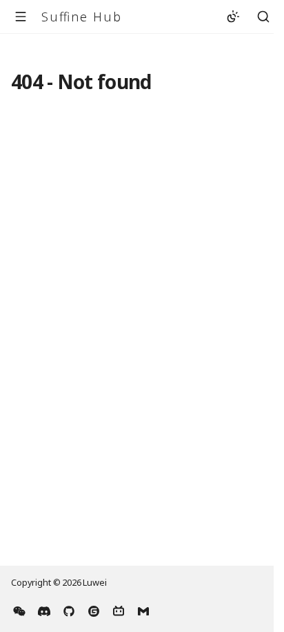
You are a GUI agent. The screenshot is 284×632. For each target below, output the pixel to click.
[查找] (263, 16)
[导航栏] (20, 16)
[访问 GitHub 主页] (69, 610)
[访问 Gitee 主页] (94, 610)
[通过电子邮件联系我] (143, 610)
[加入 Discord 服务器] (44, 610)
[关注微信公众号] (19, 610)
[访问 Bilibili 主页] (119, 610)
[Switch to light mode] (233, 16)
